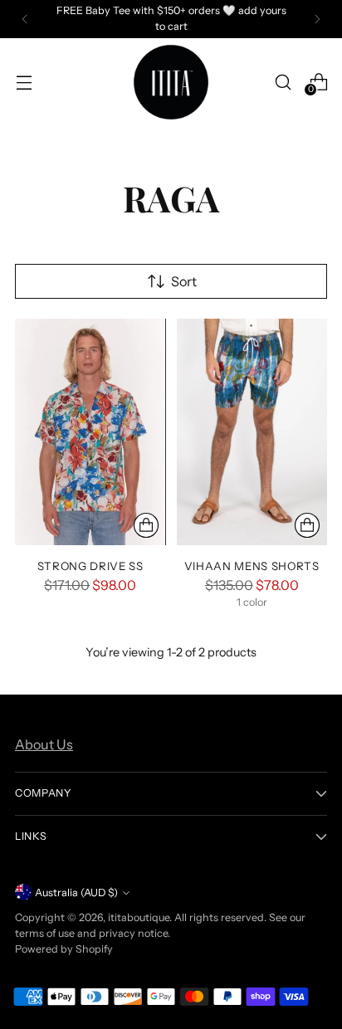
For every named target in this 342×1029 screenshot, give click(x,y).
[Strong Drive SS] (90, 431)
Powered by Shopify (64, 949)
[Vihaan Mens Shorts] (252, 431)
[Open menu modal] (24, 82)
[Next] (317, 19)
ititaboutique (138, 917)
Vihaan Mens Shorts (252, 566)
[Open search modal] (283, 82)
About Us (44, 744)
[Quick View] (146, 525)
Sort (184, 281)
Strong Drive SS (90, 566)
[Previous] (25, 19)
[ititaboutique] (171, 82)
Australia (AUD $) (76, 892)
